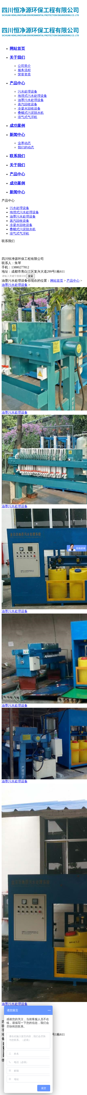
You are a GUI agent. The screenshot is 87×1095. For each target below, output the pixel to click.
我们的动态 (26, 147)
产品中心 (73, 280)
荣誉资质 (24, 74)
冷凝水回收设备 (29, 108)
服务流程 (24, 70)
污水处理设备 (27, 91)
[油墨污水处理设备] (43, 348)
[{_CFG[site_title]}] (42, 20)
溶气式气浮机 (27, 117)
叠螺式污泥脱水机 (31, 112)
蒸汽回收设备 (27, 104)
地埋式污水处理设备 (32, 95)
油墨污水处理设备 (31, 100)
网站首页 (56, 280)
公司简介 (24, 66)
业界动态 (24, 143)
